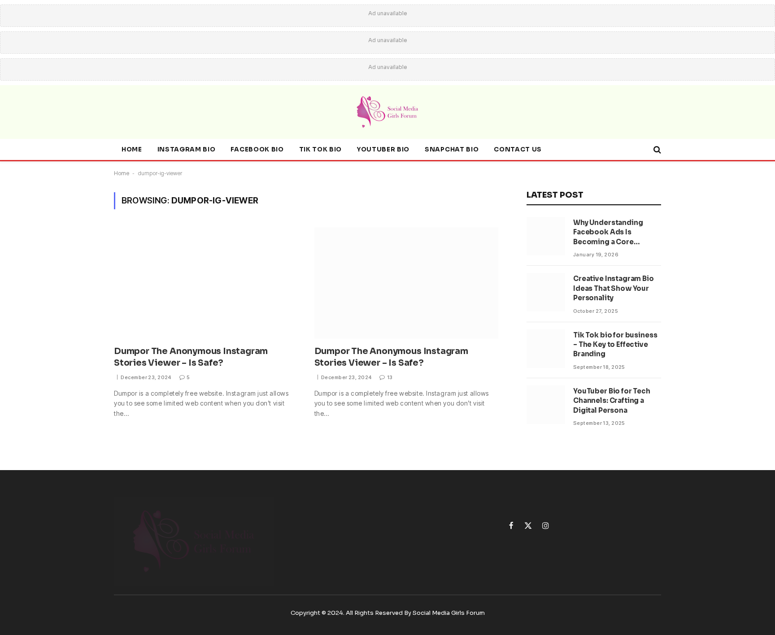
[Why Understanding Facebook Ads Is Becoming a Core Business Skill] (546, 236)
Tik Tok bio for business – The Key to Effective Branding (615, 345)
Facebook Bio (257, 149)
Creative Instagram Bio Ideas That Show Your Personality (613, 288)
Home (132, 149)
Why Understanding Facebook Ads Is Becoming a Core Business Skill (608, 232)
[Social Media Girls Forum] (387, 112)
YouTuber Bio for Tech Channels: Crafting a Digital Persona (611, 401)
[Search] (656, 150)
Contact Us (518, 149)
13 (389, 377)
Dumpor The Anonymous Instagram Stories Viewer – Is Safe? (191, 357)
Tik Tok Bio (320, 149)
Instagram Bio (186, 149)
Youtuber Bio (383, 149)
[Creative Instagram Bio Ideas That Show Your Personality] (546, 292)
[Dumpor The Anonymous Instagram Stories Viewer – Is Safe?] (206, 283)
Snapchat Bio (452, 149)
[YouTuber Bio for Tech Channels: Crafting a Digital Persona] (546, 404)
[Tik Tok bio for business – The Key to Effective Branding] (546, 348)
